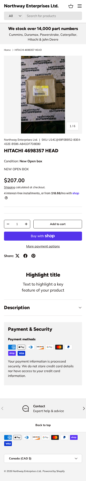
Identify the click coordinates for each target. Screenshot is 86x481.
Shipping (9, 187)
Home (7, 50)
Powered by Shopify (54, 471)
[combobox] (43, 16)
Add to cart (57, 224)
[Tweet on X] (17, 256)
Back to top (43, 425)
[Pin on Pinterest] (33, 256)
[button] (70, 6)
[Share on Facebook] (25, 256)
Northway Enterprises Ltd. (21, 139)
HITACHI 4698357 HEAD (28, 50)
